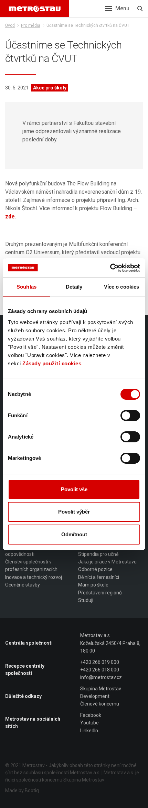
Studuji (85, 600)
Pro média (30, 25)
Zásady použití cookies (51, 363)
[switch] (130, 415)
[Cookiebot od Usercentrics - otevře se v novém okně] (110, 267)
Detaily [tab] (74, 287)
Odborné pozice (95, 569)
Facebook (90, 715)
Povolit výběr (74, 512)
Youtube (89, 722)
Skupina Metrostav (100, 688)
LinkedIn (89, 730)
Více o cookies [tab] (121, 287)
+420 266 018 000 (99, 669)
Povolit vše (74, 489)
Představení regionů (100, 592)
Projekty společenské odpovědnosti (28, 550)
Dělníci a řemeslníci (98, 577)
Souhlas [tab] (26, 287)
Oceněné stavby (22, 585)
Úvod (10, 25)
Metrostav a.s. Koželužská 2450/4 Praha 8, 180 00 (110, 643)
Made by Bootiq (22, 790)
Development (94, 696)
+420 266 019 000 (99, 662)
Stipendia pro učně (98, 554)
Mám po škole (93, 585)
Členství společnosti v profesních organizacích (31, 565)
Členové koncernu (99, 704)
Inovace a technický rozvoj (33, 577)
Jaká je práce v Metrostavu (107, 561)
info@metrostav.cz (101, 677)
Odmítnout (74, 534)
